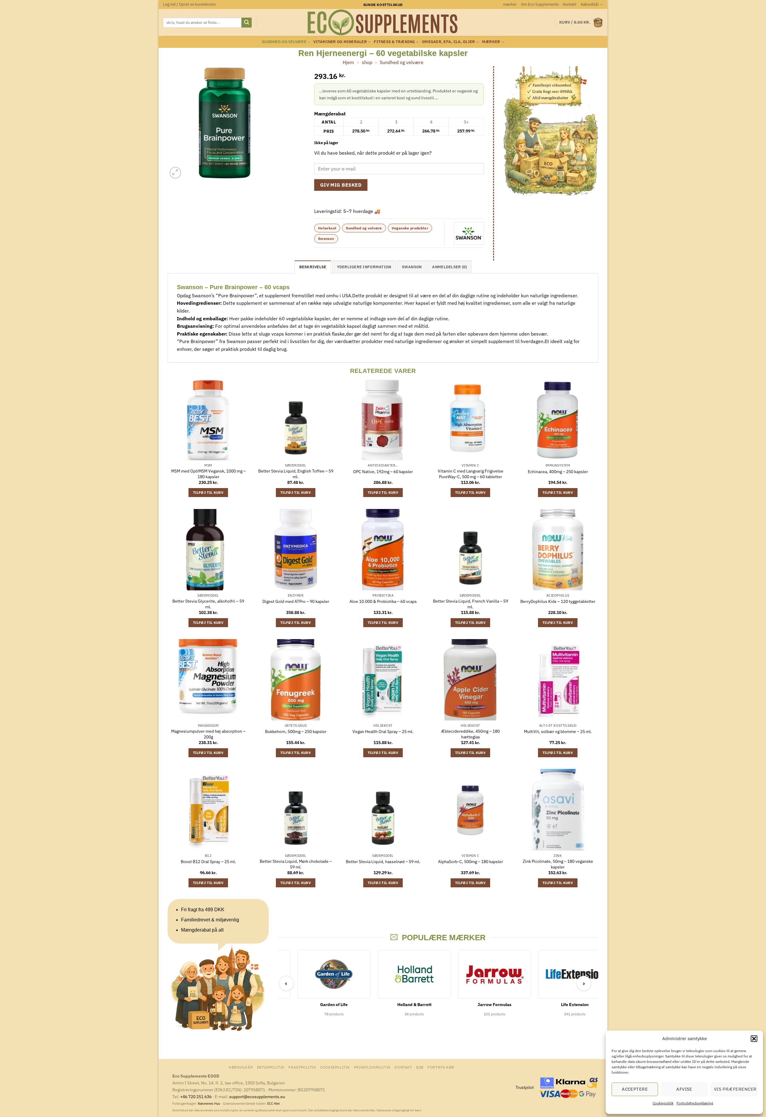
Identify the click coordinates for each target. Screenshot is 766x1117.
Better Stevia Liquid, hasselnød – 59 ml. (383, 861)
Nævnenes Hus (209, 1103)
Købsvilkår (590, 4)
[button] (754, 1039)
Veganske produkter (410, 228)
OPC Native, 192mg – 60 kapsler (383, 471)
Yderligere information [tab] (364, 266)
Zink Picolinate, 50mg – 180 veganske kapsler (558, 864)
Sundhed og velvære (284, 41)
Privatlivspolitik (372, 1067)
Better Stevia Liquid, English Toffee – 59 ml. (295, 473)
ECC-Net (273, 1103)
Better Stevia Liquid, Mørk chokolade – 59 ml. (296, 864)
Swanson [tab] (412, 266)
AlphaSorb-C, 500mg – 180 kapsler (470, 861)
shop (367, 62)
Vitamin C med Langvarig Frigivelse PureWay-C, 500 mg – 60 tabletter (470, 473)
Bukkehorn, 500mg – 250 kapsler (295, 731)
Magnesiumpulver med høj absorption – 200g (208, 734)
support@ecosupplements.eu (257, 1096)
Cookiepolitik (663, 1103)
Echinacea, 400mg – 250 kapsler (558, 471)
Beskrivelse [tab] (312, 266)
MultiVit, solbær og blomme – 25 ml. (558, 731)
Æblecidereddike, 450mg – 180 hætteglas (470, 734)
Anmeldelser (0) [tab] (449, 266)
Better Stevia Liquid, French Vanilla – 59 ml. (470, 603)
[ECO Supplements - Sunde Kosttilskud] (383, 22)
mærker (510, 4)
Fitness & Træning (394, 41)
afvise (684, 1089)
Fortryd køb (441, 1067)
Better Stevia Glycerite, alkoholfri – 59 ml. (208, 603)
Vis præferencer (735, 1089)
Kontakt (570, 4)
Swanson (326, 238)
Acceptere (635, 1089)
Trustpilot (525, 1087)
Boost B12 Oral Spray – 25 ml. (208, 861)
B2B (420, 1067)
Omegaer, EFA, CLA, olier (448, 41)
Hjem (348, 62)
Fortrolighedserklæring (695, 1103)
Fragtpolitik (302, 1067)
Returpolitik (271, 1067)
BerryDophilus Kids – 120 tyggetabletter (557, 601)
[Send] (246, 23)
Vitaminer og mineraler (340, 41)
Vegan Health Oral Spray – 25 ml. (383, 731)
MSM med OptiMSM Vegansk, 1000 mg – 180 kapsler (208, 473)
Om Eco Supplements (540, 4)
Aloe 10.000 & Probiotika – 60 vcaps (383, 601)
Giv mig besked (341, 185)
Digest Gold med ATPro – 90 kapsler (295, 601)
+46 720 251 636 (196, 1096)
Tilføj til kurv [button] (208, 492)
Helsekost (327, 228)
